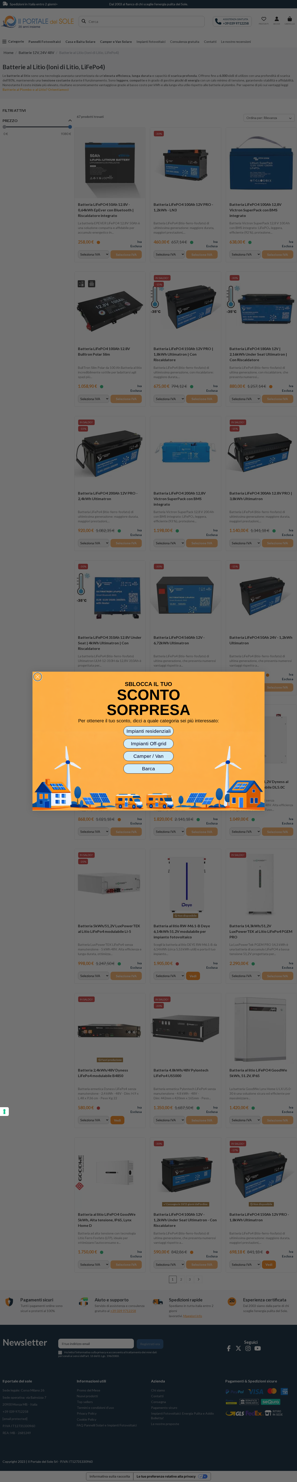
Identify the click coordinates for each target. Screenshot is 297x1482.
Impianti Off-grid (148, 743)
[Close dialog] (37, 677)
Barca (148, 768)
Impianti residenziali (148, 731)
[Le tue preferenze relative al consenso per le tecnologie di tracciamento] (4, 1111)
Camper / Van (148, 756)
